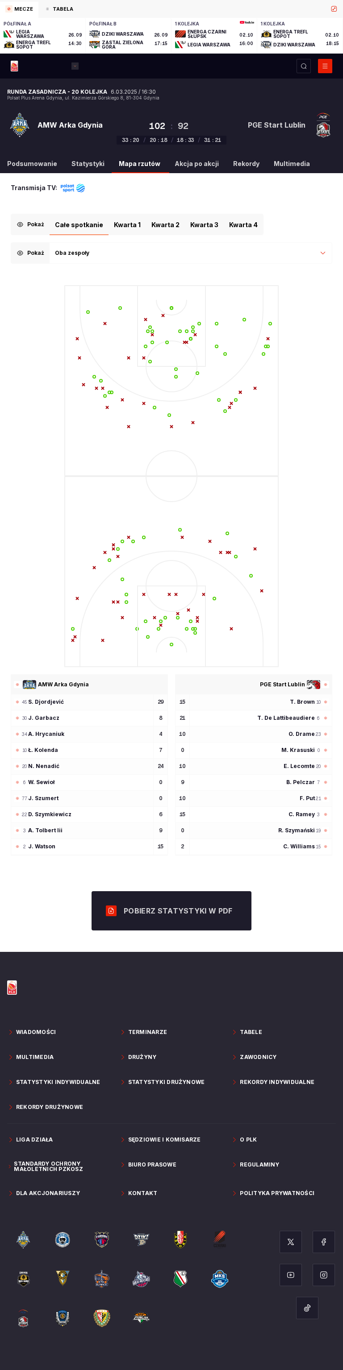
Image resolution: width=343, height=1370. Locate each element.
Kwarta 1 (127, 224)
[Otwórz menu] (325, 66)
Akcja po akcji (197, 163)
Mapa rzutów (139, 163)
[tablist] (171, 9)
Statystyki (88, 163)
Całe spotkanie (79, 224)
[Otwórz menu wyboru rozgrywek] (75, 66)
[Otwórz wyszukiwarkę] (304, 66)
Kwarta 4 (243, 224)
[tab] (19, 10)
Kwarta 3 (204, 224)
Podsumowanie (32, 163)
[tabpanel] (171, 36)
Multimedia (292, 163)
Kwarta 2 (165, 224)
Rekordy (246, 163)
